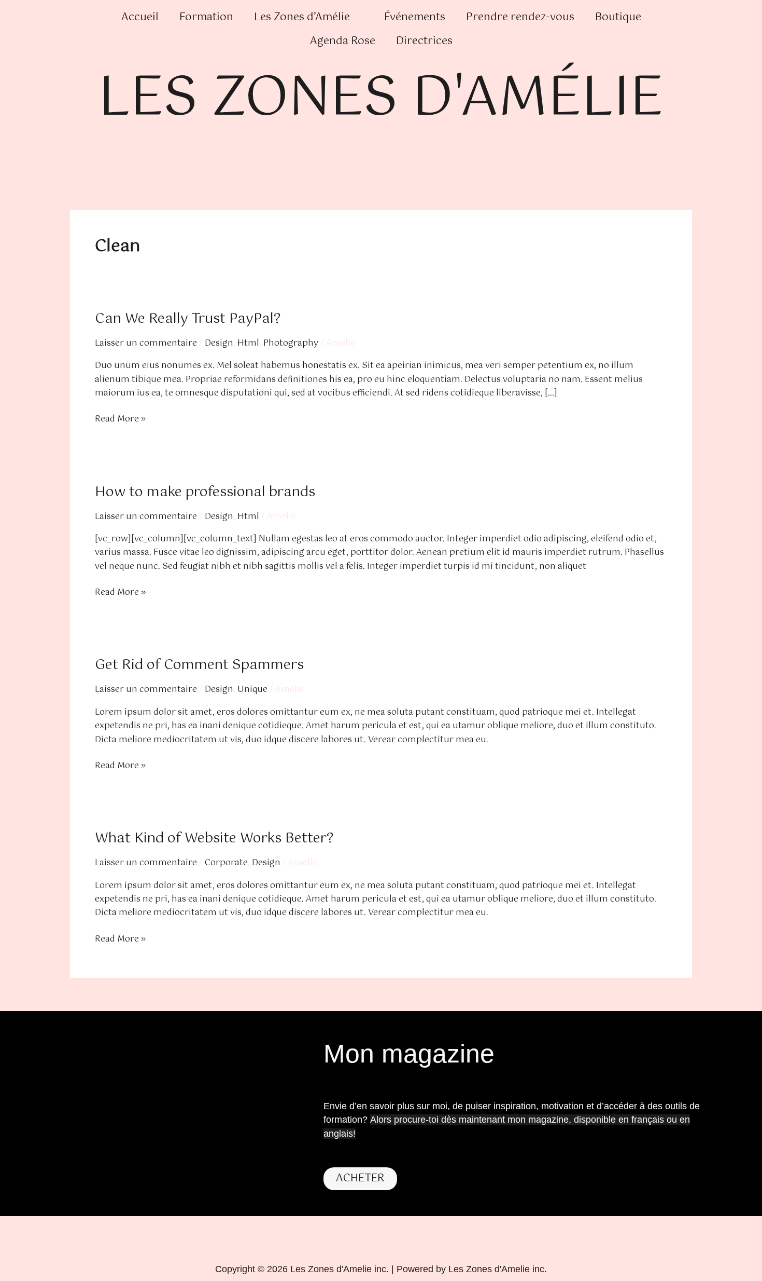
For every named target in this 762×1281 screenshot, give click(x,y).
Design (219, 343)
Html (248, 343)
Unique (252, 690)
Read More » (120, 419)
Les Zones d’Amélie (302, 17)
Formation (206, 17)
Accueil (140, 17)
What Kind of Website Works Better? (214, 838)
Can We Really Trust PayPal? (187, 319)
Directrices (424, 41)
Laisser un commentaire (146, 343)
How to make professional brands (205, 492)
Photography (290, 343)
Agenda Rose (342, 41)
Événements (414, 17)
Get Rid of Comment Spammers (199, 665)
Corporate (226, 863)
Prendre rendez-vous (520, 17)
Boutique (618, 17)
